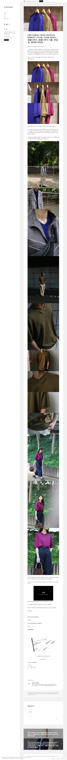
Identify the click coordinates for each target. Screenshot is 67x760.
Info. (5, 14)
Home (5, 12)
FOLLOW (5, 29)
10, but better (8, 7)
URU (29, 694)
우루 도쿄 (41, 693)
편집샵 (56, 692)
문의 (4, 16)
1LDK (44, 692)
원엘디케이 (46, 693)
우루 (39, 693)
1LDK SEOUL (47, 692)
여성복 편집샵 (35, 693)
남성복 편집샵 (52, 692)
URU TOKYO (33, 694)
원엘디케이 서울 (51, 693)
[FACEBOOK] (7, 25)
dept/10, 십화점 (38, 692)
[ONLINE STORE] (10, 25)
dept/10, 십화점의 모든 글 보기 (50, 685)
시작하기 (41, 1)
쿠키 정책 (22, 758)
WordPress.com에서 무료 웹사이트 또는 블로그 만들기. (37, 756)
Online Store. (6, 18)
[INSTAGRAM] (5, 25)
